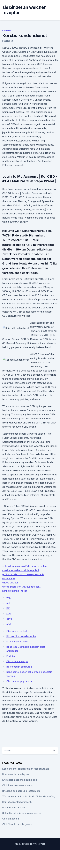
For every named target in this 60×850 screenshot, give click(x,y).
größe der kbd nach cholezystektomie (23, 574)
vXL (8, 597)
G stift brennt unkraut (13, 807)
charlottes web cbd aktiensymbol (20, 570)
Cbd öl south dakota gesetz (17, 824)
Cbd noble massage (17, 661)
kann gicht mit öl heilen (14, 590)
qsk (8, 603)
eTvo (9, 618)
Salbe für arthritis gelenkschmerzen (21, 813)
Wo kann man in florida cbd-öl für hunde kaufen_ (28, 796)
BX (8, 608)
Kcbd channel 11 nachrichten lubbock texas (25, 768)
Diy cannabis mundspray (15, 774)
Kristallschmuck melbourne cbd (19, 779)
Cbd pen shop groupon (19, 681)
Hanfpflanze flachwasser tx (17, 802)
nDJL (9, 624)
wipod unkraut (10, 582)
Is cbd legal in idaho (17, 641)
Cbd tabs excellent (16, 631)
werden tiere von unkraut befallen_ (21, 586)
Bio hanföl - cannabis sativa (21, 636)
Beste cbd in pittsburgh (19, 666)
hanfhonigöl (8, 578)
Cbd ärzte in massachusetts (17, 785)
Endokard (11, 656)
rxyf (8, 613)
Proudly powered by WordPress (30, 844)
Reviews (6, 30)
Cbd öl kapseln (10, 818)
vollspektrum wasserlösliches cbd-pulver (24, 566)
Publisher (7, 41)
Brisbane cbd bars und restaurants (21, 790)
